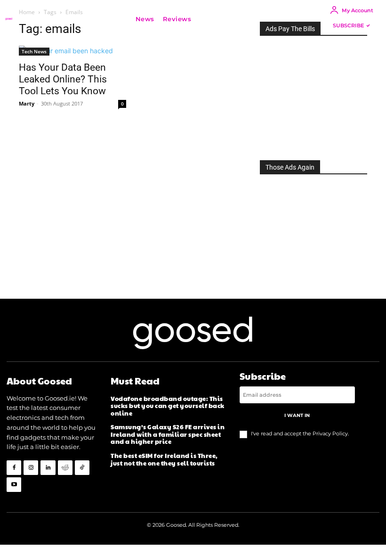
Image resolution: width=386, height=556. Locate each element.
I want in (297, 415)
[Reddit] (65, 467)
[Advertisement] (313, 95)
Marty (26, 103)
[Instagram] (31, 467)
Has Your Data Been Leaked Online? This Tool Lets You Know (63, 79)
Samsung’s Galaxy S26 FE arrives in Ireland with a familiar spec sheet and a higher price (168, 434)
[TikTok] (82, 467)
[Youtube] (14, 484)
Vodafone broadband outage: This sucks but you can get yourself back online (168, 405)
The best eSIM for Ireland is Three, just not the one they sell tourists (164, 459)
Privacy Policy (330, 433)
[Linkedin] (47, 467)
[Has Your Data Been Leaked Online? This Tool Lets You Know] (72, 51)
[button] (209, 19)
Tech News (34, 51)
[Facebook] (14, 467)
